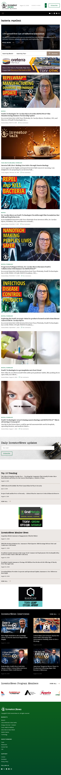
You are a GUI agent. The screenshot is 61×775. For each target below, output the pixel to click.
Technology (18, 163)
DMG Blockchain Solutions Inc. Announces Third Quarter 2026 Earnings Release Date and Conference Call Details (28, 544)
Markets (54, 53)
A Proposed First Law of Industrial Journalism (23, 34)
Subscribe (54, 5)
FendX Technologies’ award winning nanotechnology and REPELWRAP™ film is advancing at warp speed (30, 421)
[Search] (46, 5)
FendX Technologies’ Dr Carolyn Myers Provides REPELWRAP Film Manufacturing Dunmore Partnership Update (25, 115)
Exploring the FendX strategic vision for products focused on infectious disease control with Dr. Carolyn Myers (30, 320)
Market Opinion (5, 732)
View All (4, 501)
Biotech (3, 111)
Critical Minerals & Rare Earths (9, 722)
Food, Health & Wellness (8, 163)
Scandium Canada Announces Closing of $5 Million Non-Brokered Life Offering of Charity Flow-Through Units (29, 563)
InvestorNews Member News (14, 533)
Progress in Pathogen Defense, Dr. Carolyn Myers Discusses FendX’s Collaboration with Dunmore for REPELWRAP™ (26, 268)
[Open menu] (2, 13)
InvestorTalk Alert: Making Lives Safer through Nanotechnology (25, 165)
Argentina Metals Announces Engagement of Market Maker (19, 536)
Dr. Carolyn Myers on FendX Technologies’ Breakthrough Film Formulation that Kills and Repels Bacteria (30, 216)
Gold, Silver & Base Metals (8, 730)
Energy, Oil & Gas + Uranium (8, 725)
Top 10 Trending (9, 473)
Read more (6, 42)
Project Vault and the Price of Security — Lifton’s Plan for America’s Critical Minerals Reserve (30, 493)
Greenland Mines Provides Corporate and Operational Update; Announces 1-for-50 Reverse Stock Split (29, 572)
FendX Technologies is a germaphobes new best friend (21, 370)
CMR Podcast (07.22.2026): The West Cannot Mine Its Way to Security (21, 486)
